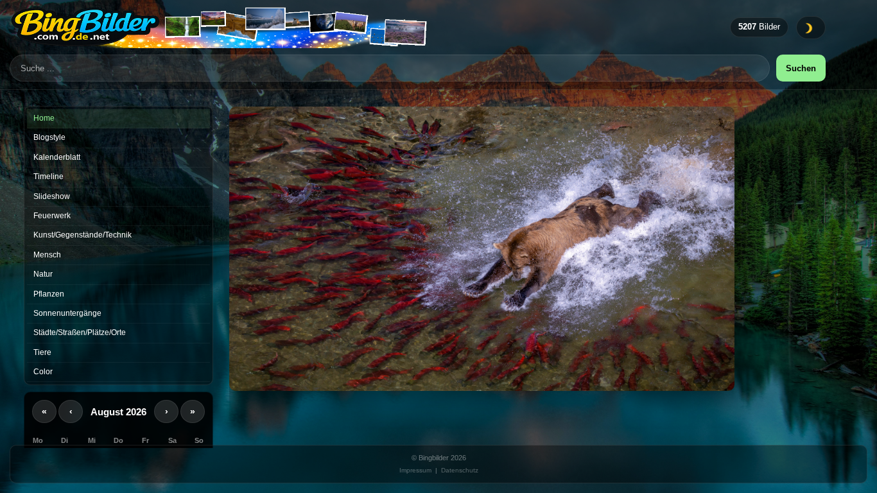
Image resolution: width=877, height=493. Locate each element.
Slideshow (51, 196)
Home (44, 118)
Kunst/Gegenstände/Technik (82, 234)
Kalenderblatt (56, 157)
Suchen (801, 68)
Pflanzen (48, 294)
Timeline (48, 176)
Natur (43, 274)
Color (43, 371)
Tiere (42, 352)
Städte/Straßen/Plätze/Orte (79, 332)
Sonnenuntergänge (67, 313)
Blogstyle (49, 137)
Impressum (415, 470)
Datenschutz (459, 470)
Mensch (47, 254)
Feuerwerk (52, 215)
